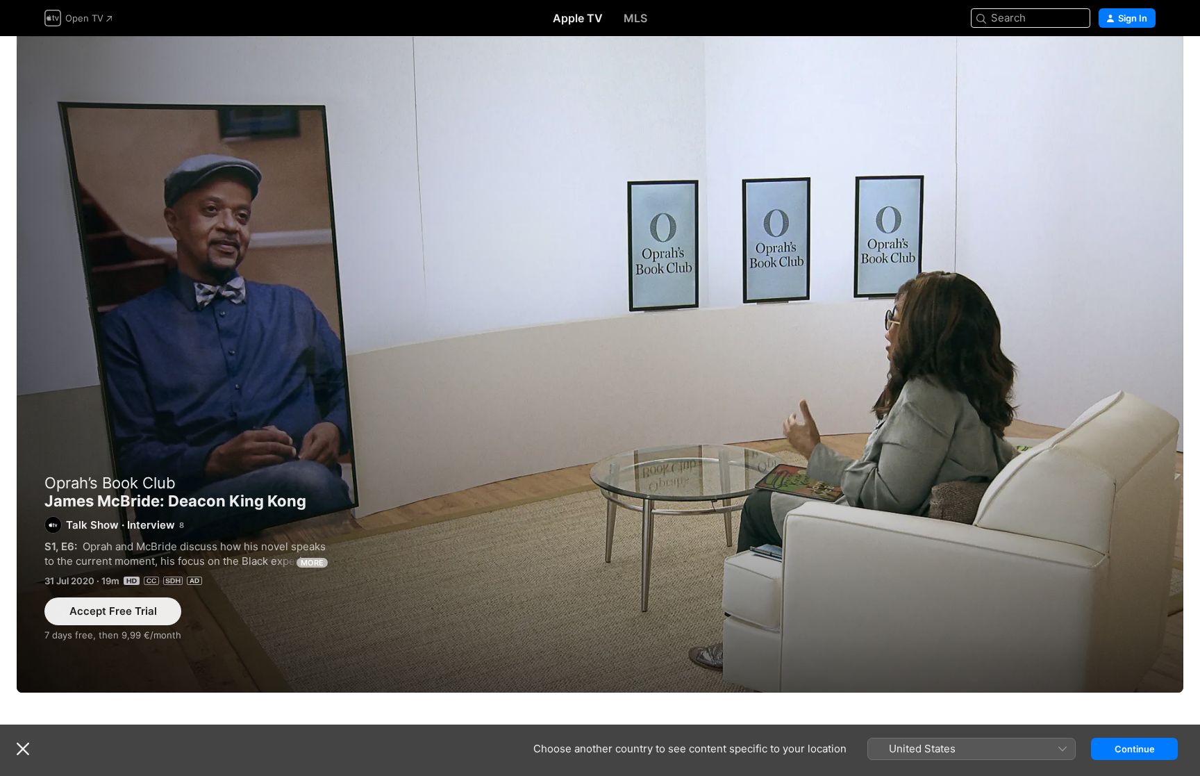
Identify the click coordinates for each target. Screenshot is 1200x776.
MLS (635, 18)
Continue (1135, 748)
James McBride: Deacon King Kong (600, 364)
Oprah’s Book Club (110, 483)
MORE (312, 563)
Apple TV (578, 18)
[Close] (23, 749)
